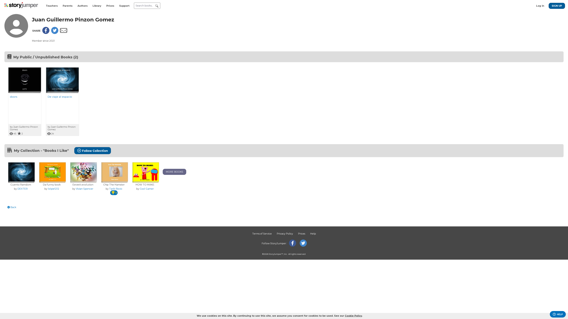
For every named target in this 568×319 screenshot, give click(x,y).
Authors (83, 5)
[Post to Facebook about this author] (45, 33)
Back (13, 207)
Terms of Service (262, 233)
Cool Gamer (147, 188)
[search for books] (157, 6)
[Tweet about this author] (54, 33)
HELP (560, 314)
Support (124, 5)
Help (313, 233)
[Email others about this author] (63, 32)
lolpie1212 (53, 188)
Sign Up (557, 5)
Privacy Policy (285, 233)
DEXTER (22, 188)
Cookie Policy (353, 315)
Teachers (52, 5)
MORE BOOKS (174, 171)
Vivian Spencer (84, 188)
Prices (110, 5)
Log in (540, 5)
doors (13, 96)
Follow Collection (95, 151)
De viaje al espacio (60, 96)
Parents (67, 5)
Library (97, 5)
